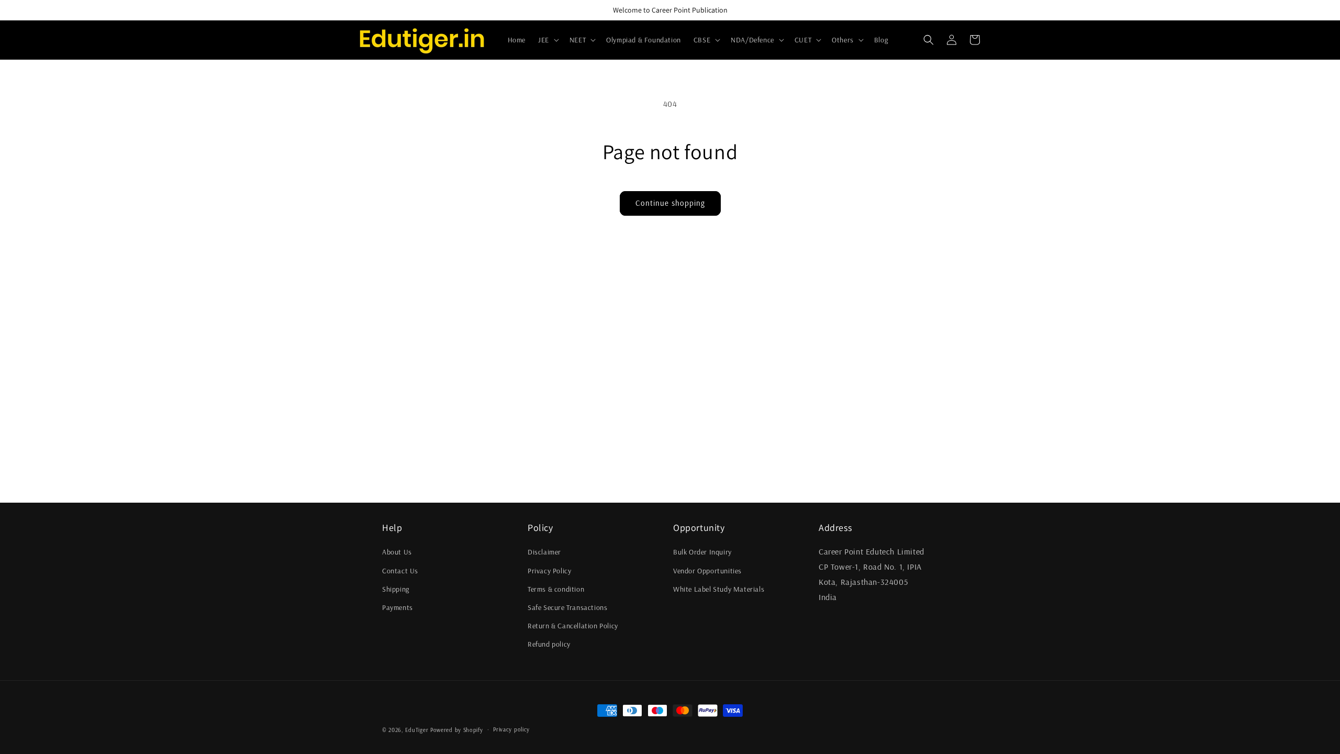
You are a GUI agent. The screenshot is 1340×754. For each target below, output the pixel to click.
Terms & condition (556, 589)
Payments (397, 607)
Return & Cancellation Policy (573, 625)
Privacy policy (511, 729)
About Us (397, 552)
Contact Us (400, 570)
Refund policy (549, 644)
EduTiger (417, 730)
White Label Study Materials (718, 589)
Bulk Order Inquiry (702, 552)
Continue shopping (670, 203)
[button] (547, 40)
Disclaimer (544, 552)
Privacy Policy (549, 570)
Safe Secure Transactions (567, 607)
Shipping (395, 589)
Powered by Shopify (456, 730)
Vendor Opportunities (707, 570)
